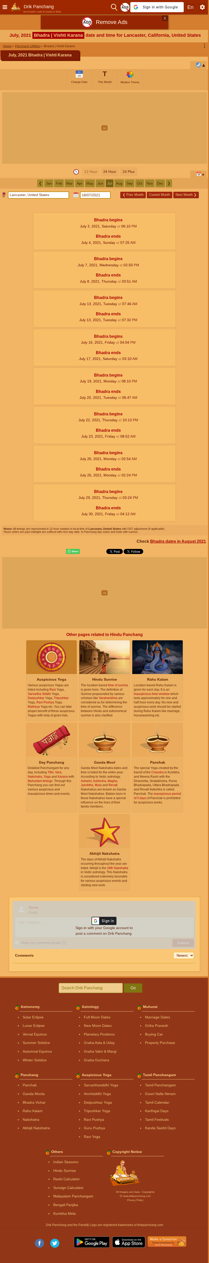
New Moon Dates (98, 1026)
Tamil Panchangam (160, 1085)
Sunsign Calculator (68, 1188)
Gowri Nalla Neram (160, 1094)
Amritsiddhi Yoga (97, 1094)
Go (133, 988)
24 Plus (129, 172)
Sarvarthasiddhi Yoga (101, 1085)
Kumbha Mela (64, 1213)
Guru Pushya (94, 1128)
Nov (150, 183)
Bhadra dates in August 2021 (178, 541)
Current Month (159, 195)
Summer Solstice (36, 1043)
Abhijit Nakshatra (36, 1128)
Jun (100, 183)
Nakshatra (31, 1119)
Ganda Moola (34, 1094)
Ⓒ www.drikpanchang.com (135, 1196)
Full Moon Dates (97, 1017)
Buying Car (154, 1034)
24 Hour (109, 172)
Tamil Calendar (157, 1102)
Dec (160, 183)
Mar (69, 183)
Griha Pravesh (156, 1026)
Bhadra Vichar (34, 1102)
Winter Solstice (35, 1060)
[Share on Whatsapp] (73, 551)
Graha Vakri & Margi (100, 1051)
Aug (119, 183)
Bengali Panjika (65, 1205)
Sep (129, 183)
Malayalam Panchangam (73, 1196)
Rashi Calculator (66, 1179)
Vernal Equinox (35, 1034)
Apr (79, 183)
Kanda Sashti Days (160, 1128)
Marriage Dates (157, 1017)
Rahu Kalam (33, 1111)
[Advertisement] (104, 128)
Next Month (186, 195)
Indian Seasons (65, 1162)
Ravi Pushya (94, 1119)
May (89, 183)
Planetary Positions (99, 1034)
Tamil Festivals (157, 1119)
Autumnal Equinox (37, 1051)
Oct (139, 183)
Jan (49, 183)
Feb (59, 183)
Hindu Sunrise (64, 1171)
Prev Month (133, 195)
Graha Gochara (96, 1060)
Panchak (30, 1085)
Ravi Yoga (92, 1137)
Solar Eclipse (33, 1017)
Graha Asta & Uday (99, 1043)
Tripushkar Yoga (97, 1111)
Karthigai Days (156, 1111)
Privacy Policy (135, 1200)
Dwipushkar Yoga (98, 1102)
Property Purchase (160, 1043)
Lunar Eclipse (34, 1026)
